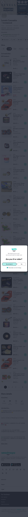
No (21, 264)
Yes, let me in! (9, 264)
